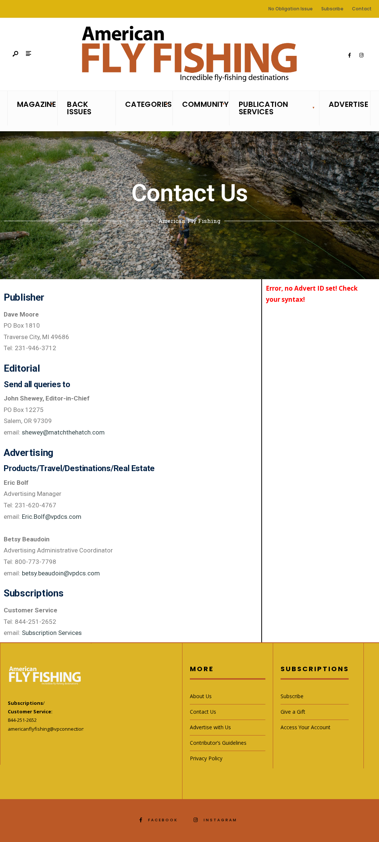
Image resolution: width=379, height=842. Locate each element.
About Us (201, 696)
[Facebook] (349, 55)
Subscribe (332, 9)
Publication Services (263, 108)
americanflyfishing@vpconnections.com (52, 729)
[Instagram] (361, 55)
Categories (146, 104)
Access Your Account (306, 727)
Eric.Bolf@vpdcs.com (51, 516)
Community (203, 104)
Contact (362, 9)
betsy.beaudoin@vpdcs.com (61, 573)
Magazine (35, 104)
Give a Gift (293, 711)
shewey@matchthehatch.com (63, 432)
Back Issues (79, 108)
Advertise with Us (210, 727)
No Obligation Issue (290, 9)
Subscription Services (52, 632)
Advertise (347, 104)
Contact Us (203, 711)
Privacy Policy (206, 758)
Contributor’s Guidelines (218, 742)
